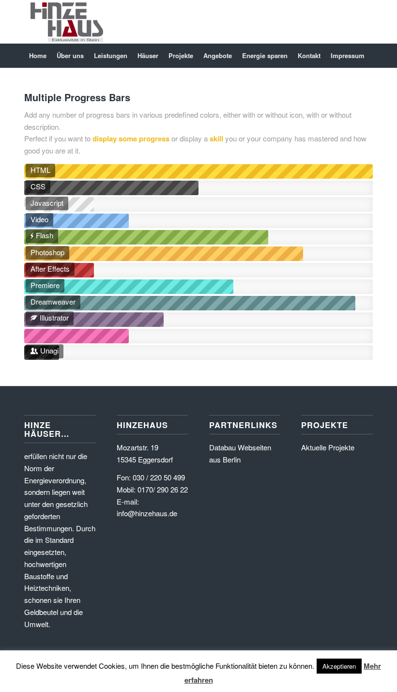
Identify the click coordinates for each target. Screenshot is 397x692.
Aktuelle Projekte (327, 447)
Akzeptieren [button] (339, 666)
